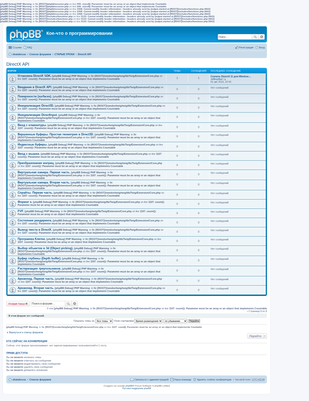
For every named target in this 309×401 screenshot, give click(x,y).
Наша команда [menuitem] (182, 379)
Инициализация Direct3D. (36, 105)
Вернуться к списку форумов (26, 332)
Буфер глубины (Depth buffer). (39, 258)
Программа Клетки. (32, 239)
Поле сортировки (124, 320)
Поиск (255, 37)
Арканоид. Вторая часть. (36, 288)
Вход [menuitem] (262, 47)
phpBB (129, 386)
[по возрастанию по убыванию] (176, 320)
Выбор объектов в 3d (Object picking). (45, 248)
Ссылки (17, 47)
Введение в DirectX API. (35, 87)
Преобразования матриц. (36, 163)
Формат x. (25, 202)
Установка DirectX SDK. (34, 75)
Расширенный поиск (262, 37)
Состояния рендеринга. (35, 220)
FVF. (21, 211)
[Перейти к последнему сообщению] (224, 79)
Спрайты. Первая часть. (35, 192)
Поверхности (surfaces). (35, 96)
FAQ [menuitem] (29, 47)
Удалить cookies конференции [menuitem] (214, 379)
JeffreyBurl (217, 79)
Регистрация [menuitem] (246, 47)
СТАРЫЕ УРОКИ (64, 54)
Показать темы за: (84, 320)
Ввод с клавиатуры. (32, 125)
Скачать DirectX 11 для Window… (231, 76)
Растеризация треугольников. (39, 268)
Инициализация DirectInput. (38, 115)
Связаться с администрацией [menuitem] (151, 379)
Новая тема (16, 304)
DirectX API (84, 54)
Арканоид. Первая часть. (36, 278)
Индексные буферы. (33, 144)
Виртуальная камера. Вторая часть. (44, 182)
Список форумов (40, 54)
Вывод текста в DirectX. (35, 229)
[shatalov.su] (26, 34)
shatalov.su (19, 54)
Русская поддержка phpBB (136, 388)
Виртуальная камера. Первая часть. (44, 172)
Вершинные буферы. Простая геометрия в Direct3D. (56, 134)
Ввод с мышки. (29, 153)
